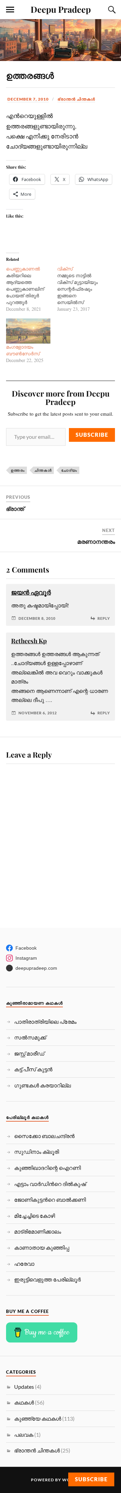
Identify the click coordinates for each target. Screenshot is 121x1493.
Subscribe (92, 434)
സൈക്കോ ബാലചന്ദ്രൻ (44, 1136)
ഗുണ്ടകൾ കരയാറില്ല (42, 1085)
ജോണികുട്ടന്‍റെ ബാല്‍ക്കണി (50, 1199)
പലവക (23, 1434)
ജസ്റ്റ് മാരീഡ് (29, 1053)
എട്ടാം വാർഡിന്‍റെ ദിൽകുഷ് (50, 1184)
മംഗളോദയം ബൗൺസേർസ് (23, 350)
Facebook (26, 948)
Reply (103, 618)
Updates (24, 1386)
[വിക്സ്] (82, 288)
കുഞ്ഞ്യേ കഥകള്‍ (37, 1418)
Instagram (26, 958)
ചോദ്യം (69, 470)
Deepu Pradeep (61, 9)
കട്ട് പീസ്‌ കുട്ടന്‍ (33, 1069)
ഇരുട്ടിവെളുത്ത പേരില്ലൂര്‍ (47, 1279)
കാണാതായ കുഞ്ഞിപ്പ (41, 1247)
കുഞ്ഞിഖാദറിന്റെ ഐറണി (47, 1167)
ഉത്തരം (18, 470)
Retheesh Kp (29, 641)
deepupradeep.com (36, 968)
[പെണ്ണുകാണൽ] (31, 288)
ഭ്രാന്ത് (15, 508)
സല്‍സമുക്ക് (30, 1037)
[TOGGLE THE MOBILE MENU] (10, 10)
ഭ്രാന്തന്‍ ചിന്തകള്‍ (76, 99)
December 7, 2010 (28, 99)
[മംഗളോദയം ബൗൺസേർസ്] (28, 331)
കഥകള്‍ (24, 1402)
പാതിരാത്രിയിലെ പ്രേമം (45, 1021)
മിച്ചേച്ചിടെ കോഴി (34, 1215)
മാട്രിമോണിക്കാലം (37, 1231)
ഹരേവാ (24, 1263)
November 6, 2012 (37, 713)
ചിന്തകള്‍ (43, 470)
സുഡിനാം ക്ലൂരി (36, 1151)
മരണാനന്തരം (96, 541)
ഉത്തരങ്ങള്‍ (30, 75)
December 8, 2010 (36, 618)
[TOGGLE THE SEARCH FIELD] (111, 10)
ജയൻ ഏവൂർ (31, 592)
